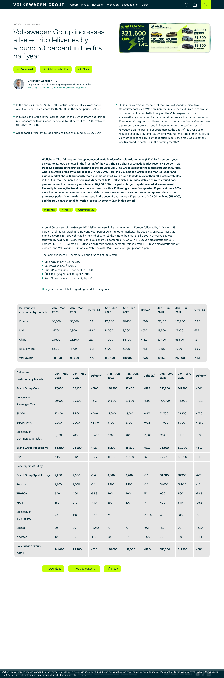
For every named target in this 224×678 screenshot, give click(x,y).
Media (85, 4)
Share (85, 69)
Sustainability (130, 4)
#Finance (66, 210)
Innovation (112, 4)
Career (146, 4)
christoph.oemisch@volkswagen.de (69, 87)
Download (26, 69)
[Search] (206, 4)
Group (74, 4)
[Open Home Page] (38, 5)
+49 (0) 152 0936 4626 (38, 87)
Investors (97, 4)
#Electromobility (85, 210)
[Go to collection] (194, 5)
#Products (49, 210)
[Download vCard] (55, 80)
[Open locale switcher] (187, 5)
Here (45, 289)
